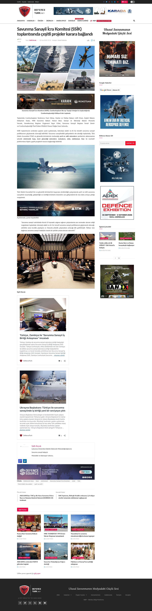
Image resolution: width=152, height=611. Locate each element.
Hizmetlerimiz (82, 21)
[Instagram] (20, 461)
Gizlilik (19, 2)
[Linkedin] (25, 461)
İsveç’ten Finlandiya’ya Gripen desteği (54, 563)
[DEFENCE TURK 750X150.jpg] (56, 208)
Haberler (30, 21)
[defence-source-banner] (56, 472)
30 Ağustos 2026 (105, 250)
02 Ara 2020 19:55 (45, 40)
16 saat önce (22, 539)
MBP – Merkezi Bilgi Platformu (94, 600)
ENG (125, 2)
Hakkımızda (31, 2)
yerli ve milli (38, 484)
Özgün (40, 21)
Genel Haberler (62, 40)
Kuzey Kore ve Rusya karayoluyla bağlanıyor (126, 244)
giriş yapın (37, 573)
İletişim (37, 2)
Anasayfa (21, 21)
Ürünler (49, 21)
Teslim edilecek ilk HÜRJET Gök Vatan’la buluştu (107, 245)
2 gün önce (75, 539)
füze (37, 481)
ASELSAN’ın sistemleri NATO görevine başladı (27, 563)
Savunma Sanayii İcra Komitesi (60, 481)
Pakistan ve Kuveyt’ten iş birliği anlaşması (82, 563)
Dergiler (71, 20)
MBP (102, 21)
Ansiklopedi (61, 21)
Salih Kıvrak (32, 40)
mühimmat (44, 481)
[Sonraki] (119, 258)
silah (73, 481)
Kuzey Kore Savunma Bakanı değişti (27, 534)
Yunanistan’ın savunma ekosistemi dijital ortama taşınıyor (82, 534)
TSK (79, 481)
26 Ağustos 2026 (125, 248)
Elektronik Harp (29, 481)
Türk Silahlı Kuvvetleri (25, 484)
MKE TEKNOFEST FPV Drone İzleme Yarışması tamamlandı (54, 534)
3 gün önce (75, 567)
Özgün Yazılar (80, 595)
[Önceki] (115, 258)
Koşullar (24, 2)
